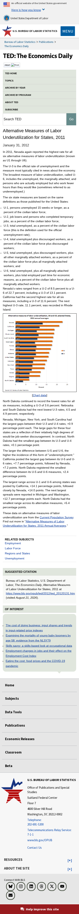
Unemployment (14, 558)
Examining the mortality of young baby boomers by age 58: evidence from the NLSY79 (38, 638)
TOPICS (9, 80)
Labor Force (13, 548)
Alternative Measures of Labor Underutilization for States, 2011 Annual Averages (34, 523)
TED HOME (11, 73)
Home (9, 685)
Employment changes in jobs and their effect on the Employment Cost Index (39, 653)
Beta (8, 766)
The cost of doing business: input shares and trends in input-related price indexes (39, 628)
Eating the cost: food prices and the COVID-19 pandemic (35, 663)
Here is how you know (26, 10)
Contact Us (34, 848)
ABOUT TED (11, 102)
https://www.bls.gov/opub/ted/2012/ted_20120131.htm (40, 593)
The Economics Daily (16, 46)
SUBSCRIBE (11, 109)
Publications (46, 42)
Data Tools (13, 712)
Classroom (13, 752)
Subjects (12, 698)
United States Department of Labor (29, 18)
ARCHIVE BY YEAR (15, 88)
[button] (70, 860)
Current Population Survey (56, 517)
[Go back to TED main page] (39, 57)
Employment (13, 543)
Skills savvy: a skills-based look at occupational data (39, 645)
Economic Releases (19, 739)
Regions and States (17, 553)
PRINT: (8, 65)
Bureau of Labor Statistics (19, 42)
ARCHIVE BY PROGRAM (18, 95)
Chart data (39, 395)
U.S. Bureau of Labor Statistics (35, 31)
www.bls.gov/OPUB (39, 840)
